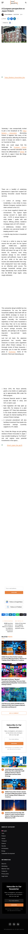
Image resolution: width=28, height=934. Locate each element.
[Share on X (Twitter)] (8, 18)
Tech (3, 833)
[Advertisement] (14, 60)
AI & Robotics (5, 848)
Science (4, 843)
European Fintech (20, 147)
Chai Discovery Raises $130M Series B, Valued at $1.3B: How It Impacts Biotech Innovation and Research (13, 705)
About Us (4, 863)
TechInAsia (12, 352)
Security (4, 846)
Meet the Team (5, 868)
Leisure (3, 838)
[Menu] (3, 2)
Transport (4, 841)
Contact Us (4, 871)
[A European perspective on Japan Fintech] (14, 34)
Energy (3, 851)
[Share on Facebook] (11, 18)
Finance (4, 836)
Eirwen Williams (8, 14)
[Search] (25, 2)
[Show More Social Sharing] (17, 18)
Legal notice (5, 876)
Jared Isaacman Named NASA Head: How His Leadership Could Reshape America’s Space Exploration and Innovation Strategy (14, 772)
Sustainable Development (8, 853)
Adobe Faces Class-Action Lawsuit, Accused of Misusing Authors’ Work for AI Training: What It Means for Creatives (14, 658)
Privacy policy (5, 873)
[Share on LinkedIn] (14, 18)
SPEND (22, 152)
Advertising (4, 866)
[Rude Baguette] (14, 2)
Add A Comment (14, 713)
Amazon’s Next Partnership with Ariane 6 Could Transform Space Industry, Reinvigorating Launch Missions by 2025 (14, 815)
